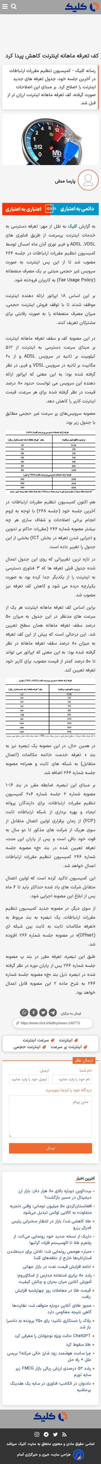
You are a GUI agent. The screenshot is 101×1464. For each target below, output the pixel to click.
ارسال (50, 1148)
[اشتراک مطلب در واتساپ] (24, 1012)
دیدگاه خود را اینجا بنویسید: (68, 1090)
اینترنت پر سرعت (67, 1047)
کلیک (22, 1444)
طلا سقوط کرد (78, 1345)
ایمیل (44, 1071)
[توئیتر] (43, 1013)
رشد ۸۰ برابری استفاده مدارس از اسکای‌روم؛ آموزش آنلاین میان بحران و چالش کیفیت (54, 1278)
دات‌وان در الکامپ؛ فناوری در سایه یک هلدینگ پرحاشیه (50, 1386)
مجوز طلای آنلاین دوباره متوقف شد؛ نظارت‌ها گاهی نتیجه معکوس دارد (51, 1309)
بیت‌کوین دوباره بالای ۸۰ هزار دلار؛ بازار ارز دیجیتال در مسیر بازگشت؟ (54, 1194)
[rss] (64, 1435)
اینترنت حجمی (27, 1047)
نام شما (86, 1071)
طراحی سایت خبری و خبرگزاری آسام (44, 1455)
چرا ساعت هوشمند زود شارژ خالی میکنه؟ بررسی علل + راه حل (49, 1356)
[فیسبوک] (33, 1013)
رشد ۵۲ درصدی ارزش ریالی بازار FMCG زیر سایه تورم (53, 1371)
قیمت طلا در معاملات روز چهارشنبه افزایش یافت (53, 1293)
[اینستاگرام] (37, 1435)
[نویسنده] (88, 181)
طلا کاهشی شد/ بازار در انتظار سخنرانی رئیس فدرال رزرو (51, 1224)
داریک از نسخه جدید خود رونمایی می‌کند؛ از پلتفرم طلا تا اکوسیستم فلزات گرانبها (52, 1239)
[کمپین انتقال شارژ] (50, 209)
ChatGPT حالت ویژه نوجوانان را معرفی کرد (53, 1336)
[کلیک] (82, 7)
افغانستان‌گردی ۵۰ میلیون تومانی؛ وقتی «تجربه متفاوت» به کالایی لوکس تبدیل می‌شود (51, 1209)
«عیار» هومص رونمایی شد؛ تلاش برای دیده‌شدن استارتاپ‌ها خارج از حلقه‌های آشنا (49, 1254)
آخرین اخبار (85, 1179)
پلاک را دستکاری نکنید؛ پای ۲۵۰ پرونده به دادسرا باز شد (48, 1324)
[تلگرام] (53, 1013)
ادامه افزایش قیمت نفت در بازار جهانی (57, 1267)
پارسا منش (65, 181)
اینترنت (66, 1040)
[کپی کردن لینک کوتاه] (50, 1023)
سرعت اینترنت (36, 1040)
